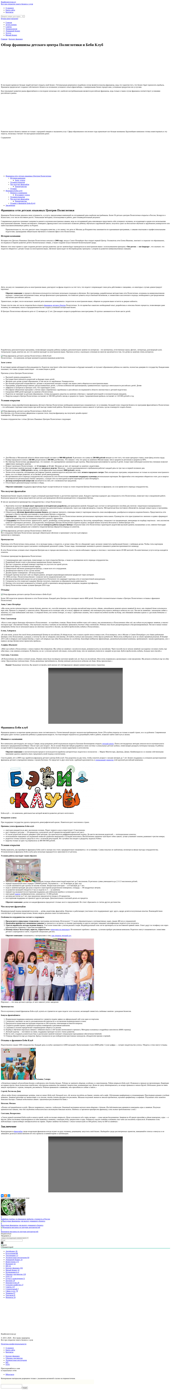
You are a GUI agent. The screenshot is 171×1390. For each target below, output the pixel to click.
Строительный (12, 1289)
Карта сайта (10, 10)
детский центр (108, 744)
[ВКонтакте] (2, 1195)
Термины (10, 1293)
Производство (12, 1283)
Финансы (10, 1297)
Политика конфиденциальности (13, 1344)
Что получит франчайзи (19, 184)
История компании (17, 178)
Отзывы (13, 189)
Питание (10, 1281)
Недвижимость (12, 1272)
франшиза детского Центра (55, 305)
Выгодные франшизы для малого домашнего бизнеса (22, 1224)
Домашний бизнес (13, 31)
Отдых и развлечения (15, 1278)
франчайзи (18, 1131)
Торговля (10, 1295)
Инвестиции (12, 1262)
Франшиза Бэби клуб (14, 191)
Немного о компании (18, 193)
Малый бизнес (11, 35)
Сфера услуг (12, 1291)
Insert (25, 1388)
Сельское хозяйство (14, 1285)
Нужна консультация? (9, 19)
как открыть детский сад (61, 936)
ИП (8, 1266)
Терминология (11, 29)
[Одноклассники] (5, 1195)
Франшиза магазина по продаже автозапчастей (19, 1230)
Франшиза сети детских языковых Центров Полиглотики (28, 176)
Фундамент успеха (22, 195)
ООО (9, 1276)
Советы (9, 27)
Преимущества (21, 186)
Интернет (11, 1264)
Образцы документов (16, 1274)
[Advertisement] (85, 65)
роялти (17, 894)
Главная (9, 23)
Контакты (9, 12)
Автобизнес (11, 1251)
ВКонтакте (10, 1374)
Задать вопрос (11, 25)
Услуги (8, 33)
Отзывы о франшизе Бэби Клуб (22, 203)
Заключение (10, 205)
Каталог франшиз (14, 1268)
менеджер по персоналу (60, 929)
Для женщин (12, 1255)
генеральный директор (104, 760)
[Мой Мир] (8, 1195)
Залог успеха (20, 180)
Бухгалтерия (12, 1253)
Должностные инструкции (17, 1258)
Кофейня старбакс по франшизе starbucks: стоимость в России (25, 1218)
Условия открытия (17, 182)
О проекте (10, 8)
